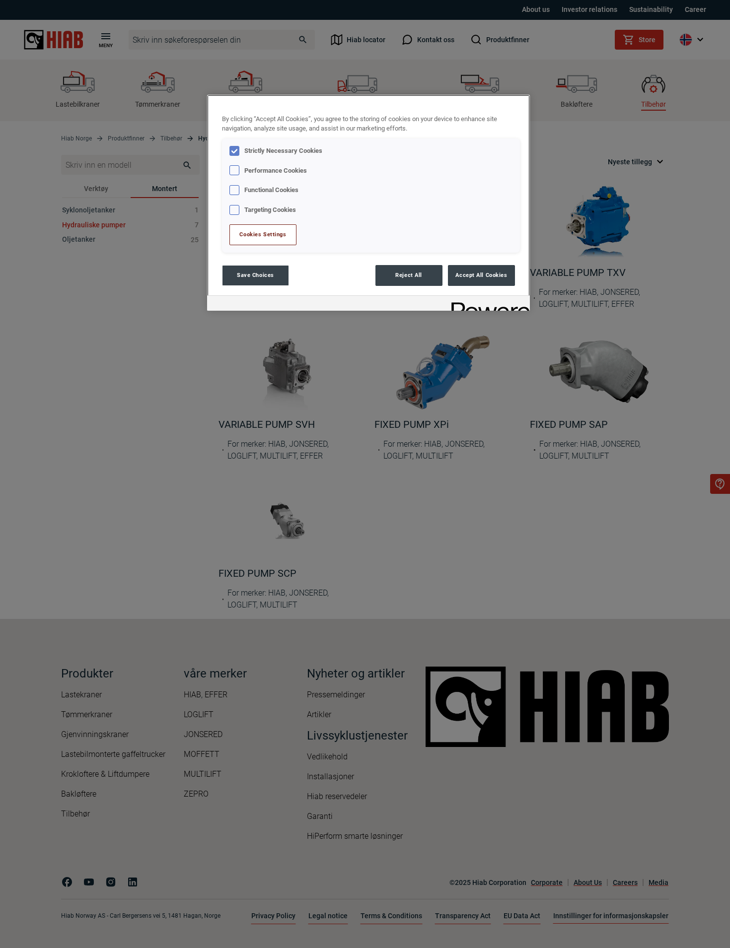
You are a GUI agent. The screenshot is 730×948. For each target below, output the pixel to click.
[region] (368, 203)
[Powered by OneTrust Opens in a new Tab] (487, 304)
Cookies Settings (262, 234)
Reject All (408, 274)
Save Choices (255, 274)
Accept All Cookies (481, 274)
